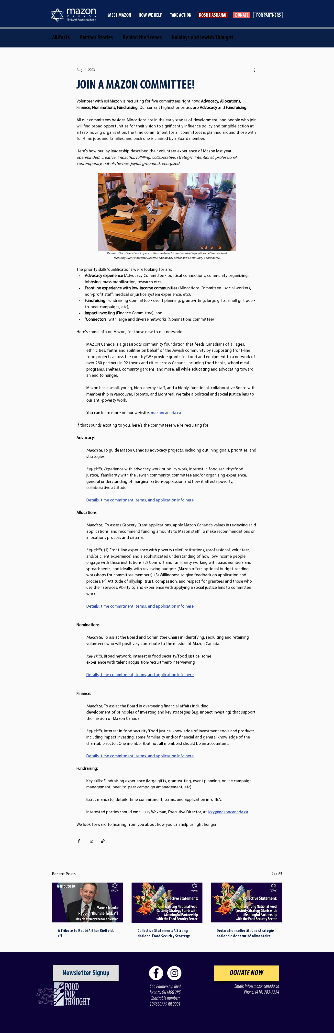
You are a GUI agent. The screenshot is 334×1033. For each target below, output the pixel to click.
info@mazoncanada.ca (262, 986)
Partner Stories (96, 38)
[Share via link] (102, 841)
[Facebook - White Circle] (156, 973)
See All (277, 873)
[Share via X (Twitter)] (91, 841)
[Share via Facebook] (79, 841)
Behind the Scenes (142, 38)
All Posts (61, 38)
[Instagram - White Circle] (174, 973)
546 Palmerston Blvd (165, 986)
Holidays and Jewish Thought (202, 38)
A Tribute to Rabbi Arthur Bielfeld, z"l (86, 934)
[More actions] (254, 70)
